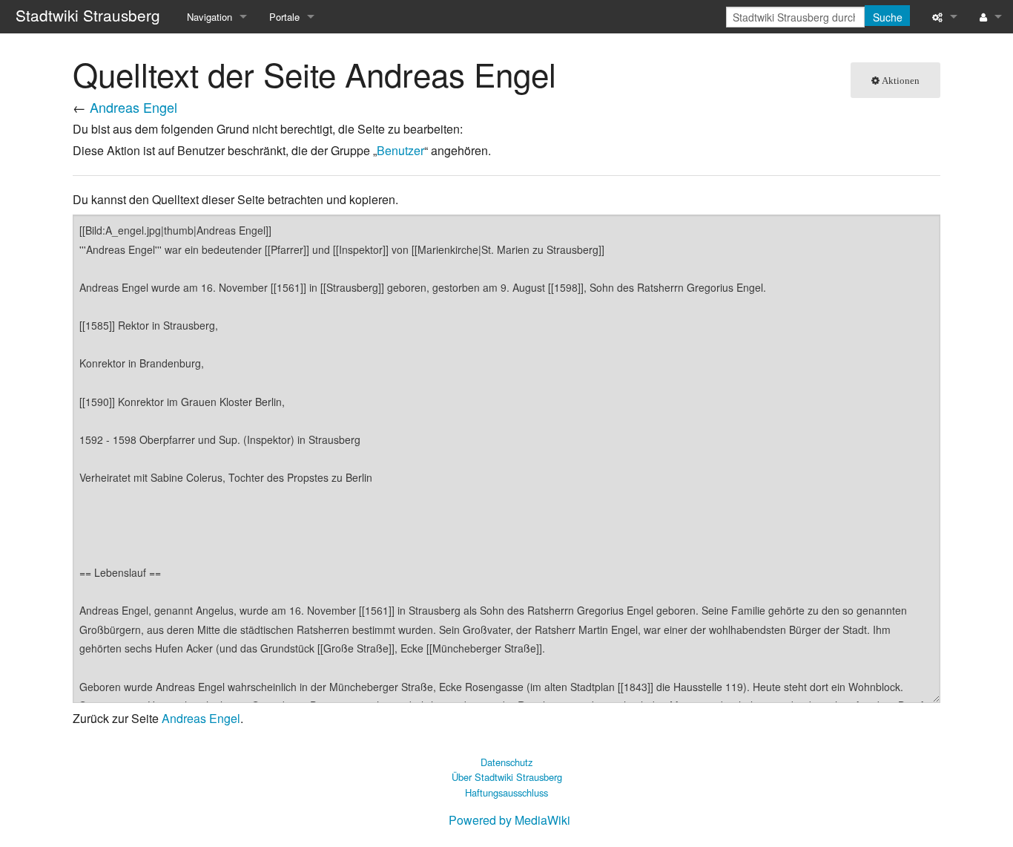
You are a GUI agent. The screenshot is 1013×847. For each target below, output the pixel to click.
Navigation (209, 17)
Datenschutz (506, 762)
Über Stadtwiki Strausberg (507, 777)
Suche (888, 17)
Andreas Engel (133, 107)
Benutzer (400, 150)
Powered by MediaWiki (509, 819)
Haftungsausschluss (506, 792)
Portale (284, 17)
